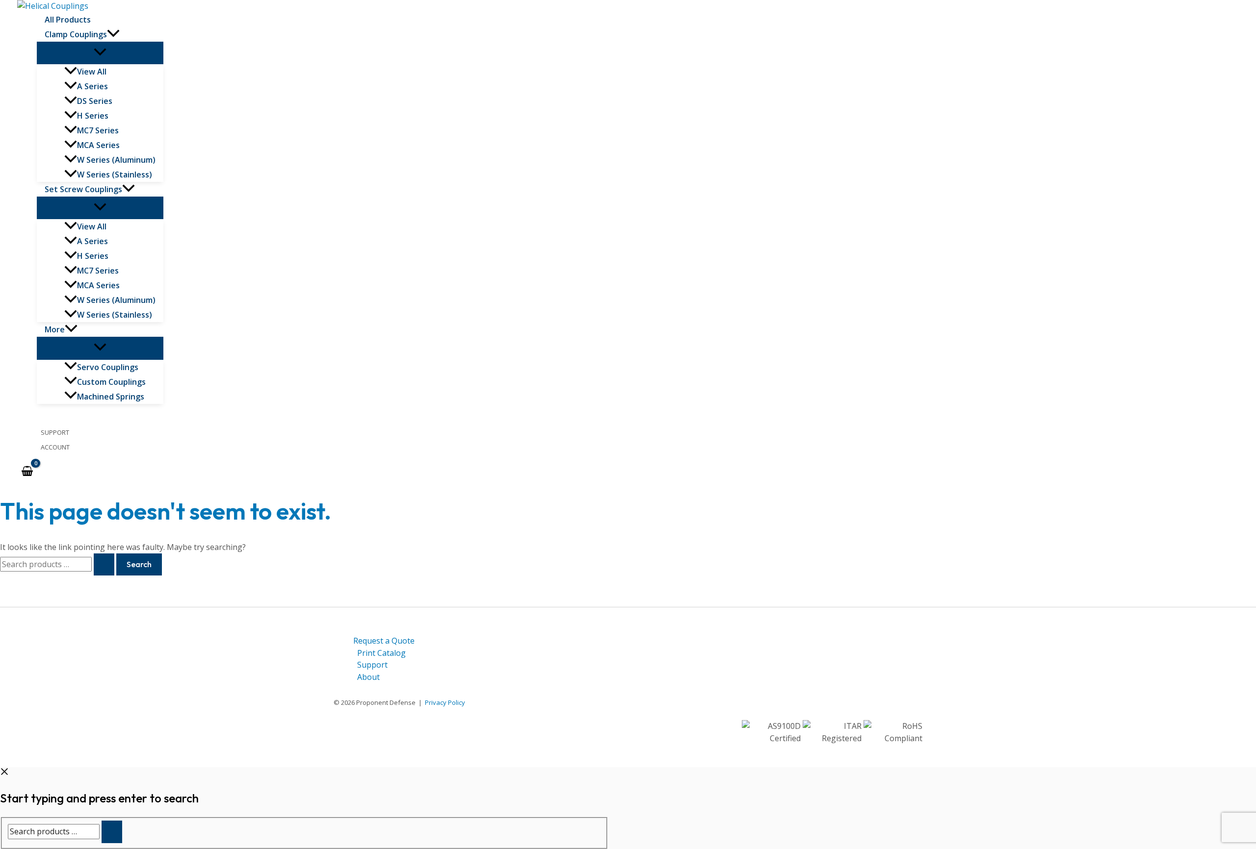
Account (55, 447)
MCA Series (98, 145)
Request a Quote (384, 640)
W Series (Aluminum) (116, 159)
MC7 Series (98, 130)
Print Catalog (381, 653)
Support (55, 432)
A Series (92, 86)
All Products (68, 19)
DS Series (94, 101)
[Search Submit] (104, 564)
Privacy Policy (445, 702)
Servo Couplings (107, 367)
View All (110, 72)
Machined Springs (110, 396)
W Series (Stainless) (114, 174)
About (368, 677)
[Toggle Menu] (100, 53)
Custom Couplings (111, 381)
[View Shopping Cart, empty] (27, 471)
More (55, 329)
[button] (113, 34)
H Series (92, 115)
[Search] (112, 832)
